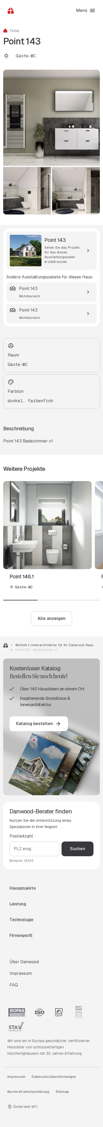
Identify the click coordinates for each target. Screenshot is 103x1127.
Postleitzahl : (22, 836)
